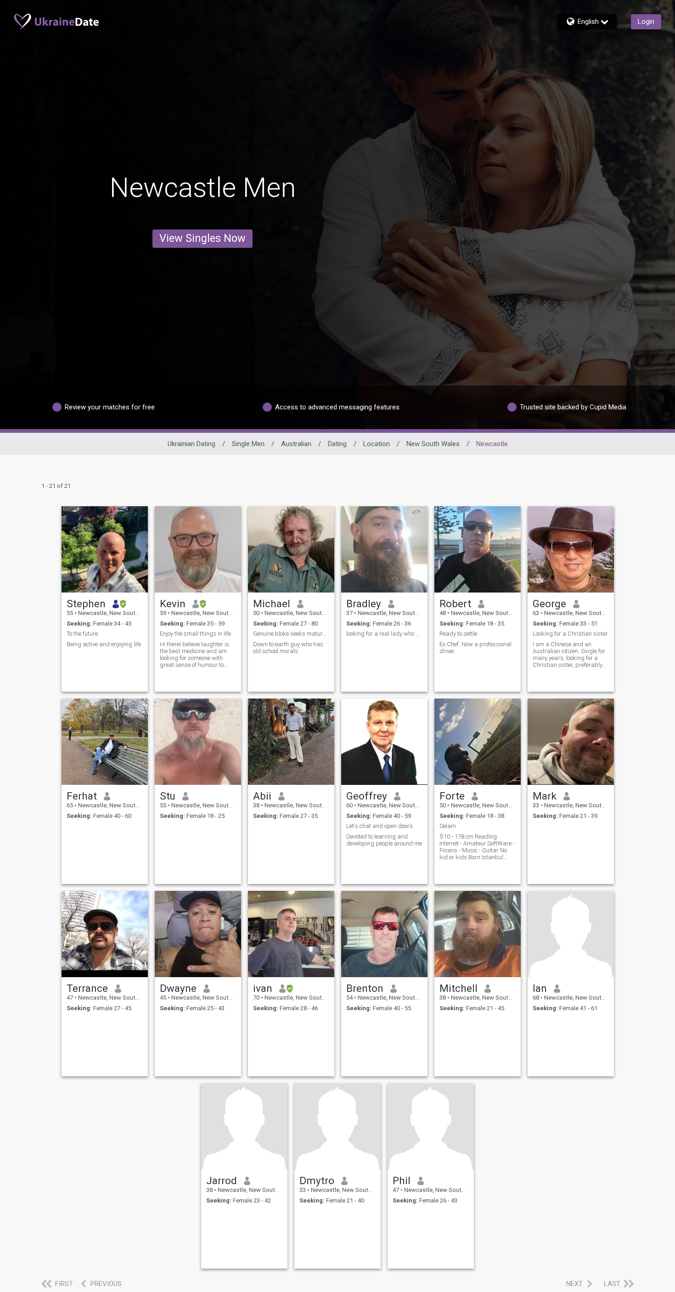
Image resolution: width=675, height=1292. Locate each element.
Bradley (363, 604)
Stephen (86, 604)
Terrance (87, 988)
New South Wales (433, 444)
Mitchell (458, 988)
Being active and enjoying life (104, 644)
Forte (452, 796)
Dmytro (316, 1180)
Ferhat (82, 796)
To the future (82, 633)
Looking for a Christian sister (570, 633)
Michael (271, 604)
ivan (262, 988)
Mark (545, 796)
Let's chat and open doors (379, 825)
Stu (167, 796)
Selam (447, 825)
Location (376, 444)
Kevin (173, 604)
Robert (455, 604)
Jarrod (221, 1180)
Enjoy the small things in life (195, 633)
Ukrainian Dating (191, 444)
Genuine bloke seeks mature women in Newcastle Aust (291, 633)
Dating (337, 444)
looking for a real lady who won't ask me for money (384, 633)
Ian (540, 988)
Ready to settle (458, 633)
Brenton (364, 988)
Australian (296, 444)
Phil (402, 1180)
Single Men (248, 444)
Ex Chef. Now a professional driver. (475, 647)
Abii (262, 796)
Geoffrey (366, 796)
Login (646, 21)
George (549, 604)
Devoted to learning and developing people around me (384, 840)
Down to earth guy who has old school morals (288, 647)
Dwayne (178, 988)
